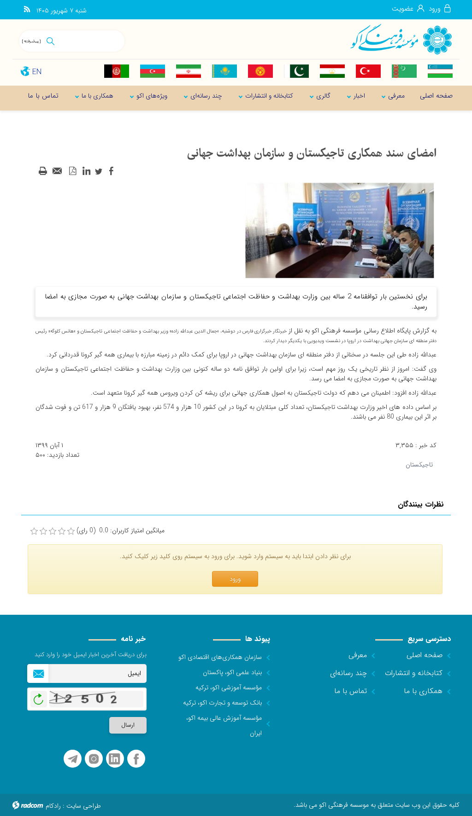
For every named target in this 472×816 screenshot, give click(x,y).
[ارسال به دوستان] (57, 171)
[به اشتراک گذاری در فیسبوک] (111, 171)
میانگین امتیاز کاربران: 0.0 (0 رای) (121, 531)
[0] (34, 531)
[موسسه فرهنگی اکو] (400, 39)
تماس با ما (350, 691)
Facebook (136, 759)
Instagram (94, 759)
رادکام (53, 806)
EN (36, 72)
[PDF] (72, 171)
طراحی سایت (83, 806)
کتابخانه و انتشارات (413, 673)
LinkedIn (114, 759)
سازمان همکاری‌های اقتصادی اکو (220, 657)
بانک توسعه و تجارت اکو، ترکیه (222, 703)
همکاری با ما (423, 691)
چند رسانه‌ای (348, 673)
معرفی (357, 655)
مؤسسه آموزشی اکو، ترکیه (228, 687)
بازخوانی (38, 696)
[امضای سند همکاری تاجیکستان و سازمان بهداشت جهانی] (340, 230)
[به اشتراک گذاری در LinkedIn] (86, 171)
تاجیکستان (419, 465)
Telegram (72, 759)
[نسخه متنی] (43, 171)
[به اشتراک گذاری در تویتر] (98, 171)
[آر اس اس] (27, 10)
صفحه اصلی (424, 655)
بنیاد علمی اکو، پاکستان (232, 672)
